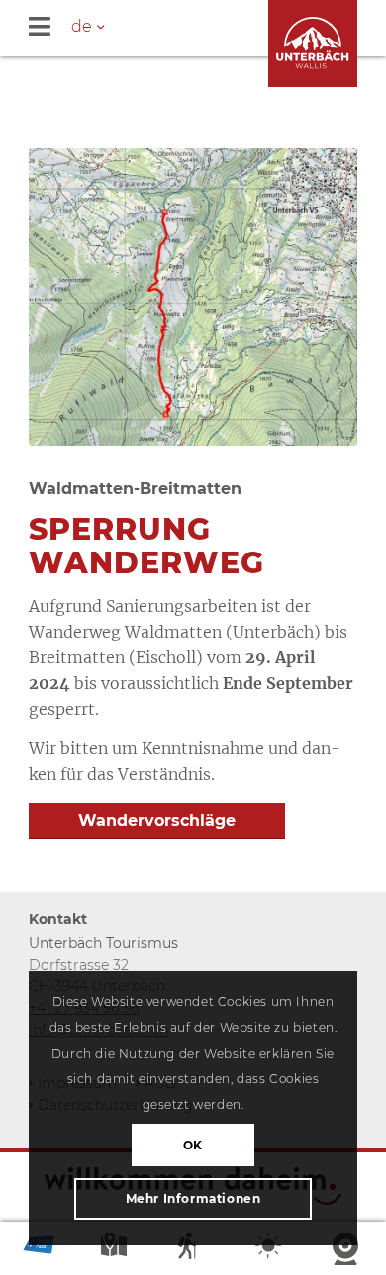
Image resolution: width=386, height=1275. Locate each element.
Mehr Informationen (193, 1198)
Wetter (270, 1250)
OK (193, 1145)
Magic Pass (38, 1250)
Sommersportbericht (193, 1250)
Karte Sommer (115, 1250)
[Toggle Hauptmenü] (207, 28)
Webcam (347, 1250)
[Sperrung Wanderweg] (193, 297)
